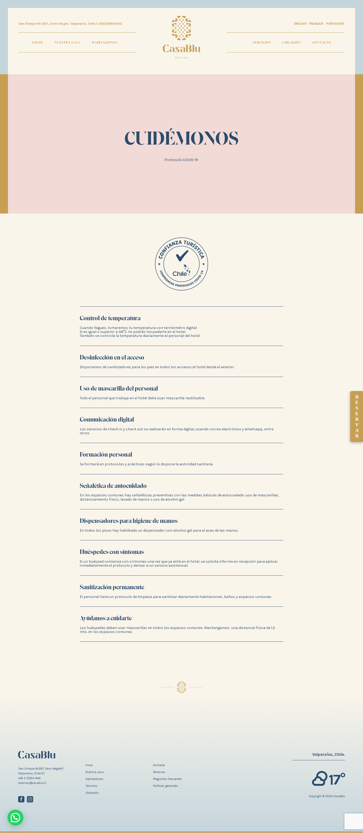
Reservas (159, 772)
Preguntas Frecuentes (167, 779)
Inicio (37, 42)
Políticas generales (165, 786)
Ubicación (291, 42)
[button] (15, 818)
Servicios (262, 42)
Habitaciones (104, 42)
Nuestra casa (67, 42)
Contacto (322, 42)
